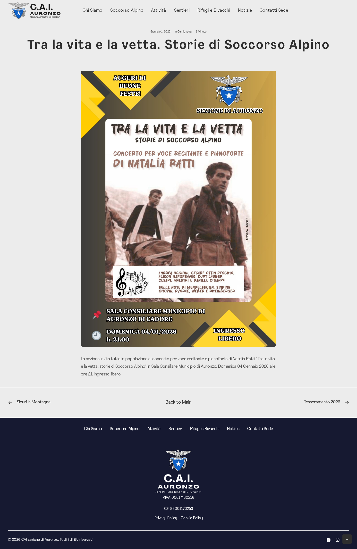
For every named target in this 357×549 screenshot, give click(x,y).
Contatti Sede (274, 10)
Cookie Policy (192, 518)
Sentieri (182, 10)
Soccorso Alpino (127, 10)
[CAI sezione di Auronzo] (35, 10)
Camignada (185, 31)
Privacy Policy (165, 518)
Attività (158, 10)
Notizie (245, 10)
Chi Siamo (92, 10)
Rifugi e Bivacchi (213, 10)
